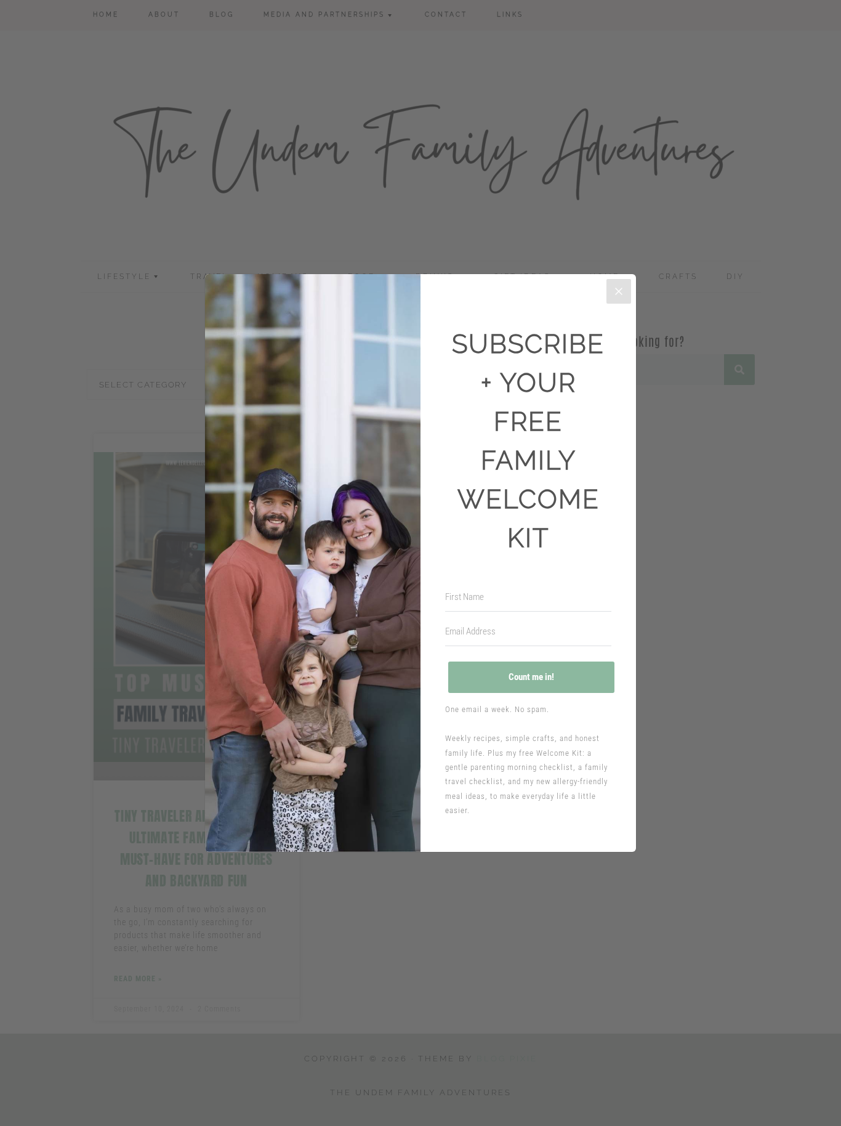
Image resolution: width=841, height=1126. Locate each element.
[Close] (618, 291)
